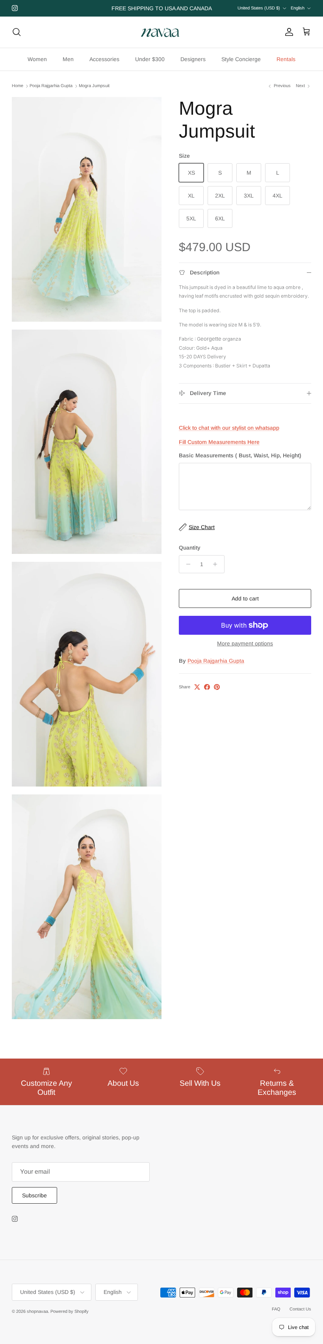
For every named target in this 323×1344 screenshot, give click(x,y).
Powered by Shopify (69, 1311)
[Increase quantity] (217, 564)
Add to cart (245, 598)
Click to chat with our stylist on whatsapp (229, 428)
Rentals (286, 59)
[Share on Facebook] (207, 687)
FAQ (276, 1309)
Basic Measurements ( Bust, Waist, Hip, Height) (240, 455)
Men (68, 59)
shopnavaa (37, 1311)
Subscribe (34, 1195)
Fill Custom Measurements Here (219, 442)
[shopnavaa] (161, 32)
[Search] (16, 32)
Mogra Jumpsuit (94, 86)
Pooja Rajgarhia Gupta (51, 86)
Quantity (189, 547)
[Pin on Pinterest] (217, 687)
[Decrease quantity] (186, 564)
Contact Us (300, 1309)
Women (37, 59)
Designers (193, 59)
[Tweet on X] (197, 687)
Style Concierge (241, 59)
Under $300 (150, 59)
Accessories (104, 59)
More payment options (245, 643)
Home (17, 86)
